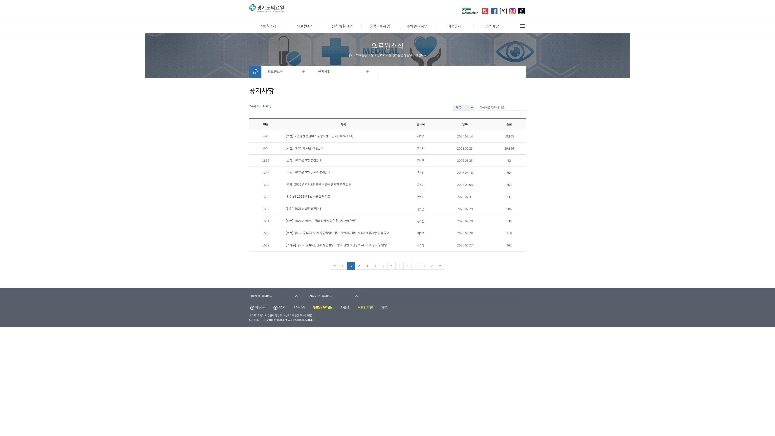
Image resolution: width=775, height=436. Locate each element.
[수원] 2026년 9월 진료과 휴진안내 (307, 172)
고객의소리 (299, 307)
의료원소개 (267, 26)
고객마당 (492, 26)
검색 (524, 285)
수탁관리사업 (417, 26)
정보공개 (454, 26)
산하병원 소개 (343, 26)
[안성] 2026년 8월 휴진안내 (303, 208)
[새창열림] (470, 11)
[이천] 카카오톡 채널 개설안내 (304, 148)
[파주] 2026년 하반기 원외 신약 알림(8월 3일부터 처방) (320, 220)
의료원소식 (305, 26)
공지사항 (324, 71)
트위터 (282, 307)
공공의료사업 (380, 26)
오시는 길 (345, 307)
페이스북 (260, 307)
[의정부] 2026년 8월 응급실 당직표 (307, 196)
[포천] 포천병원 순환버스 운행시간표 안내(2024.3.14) (319, 136)
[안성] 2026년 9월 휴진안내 (303, 160)
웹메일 (385, 307)
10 (424, 265)
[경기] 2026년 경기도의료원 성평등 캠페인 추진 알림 (318, 184)
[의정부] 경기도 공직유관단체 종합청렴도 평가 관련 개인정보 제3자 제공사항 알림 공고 (338, 245)
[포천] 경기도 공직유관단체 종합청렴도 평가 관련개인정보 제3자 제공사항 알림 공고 (337, 233)
